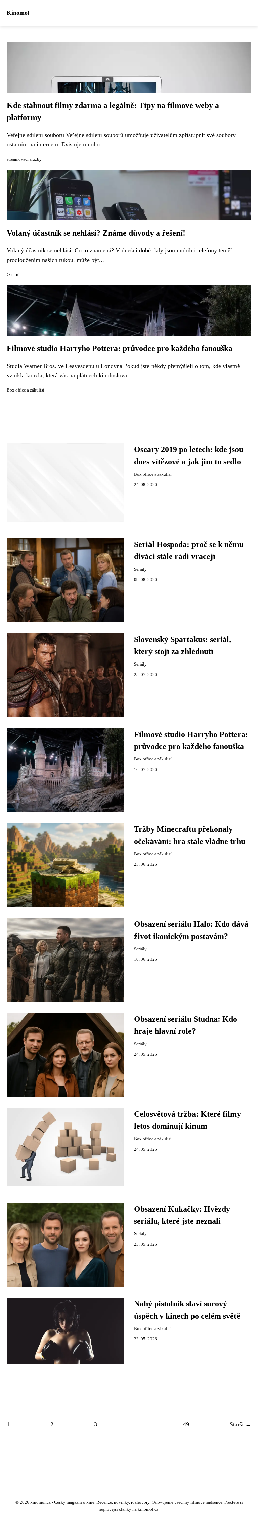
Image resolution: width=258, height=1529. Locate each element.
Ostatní (13, 274)
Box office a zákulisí (25, 390)
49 (186, 1424)
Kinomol (18, 12)
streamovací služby (24, 159)
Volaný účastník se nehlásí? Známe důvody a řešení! (96, 233)
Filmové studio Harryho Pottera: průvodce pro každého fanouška (119, 348)
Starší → (240, 1424)
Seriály (140, 569)
